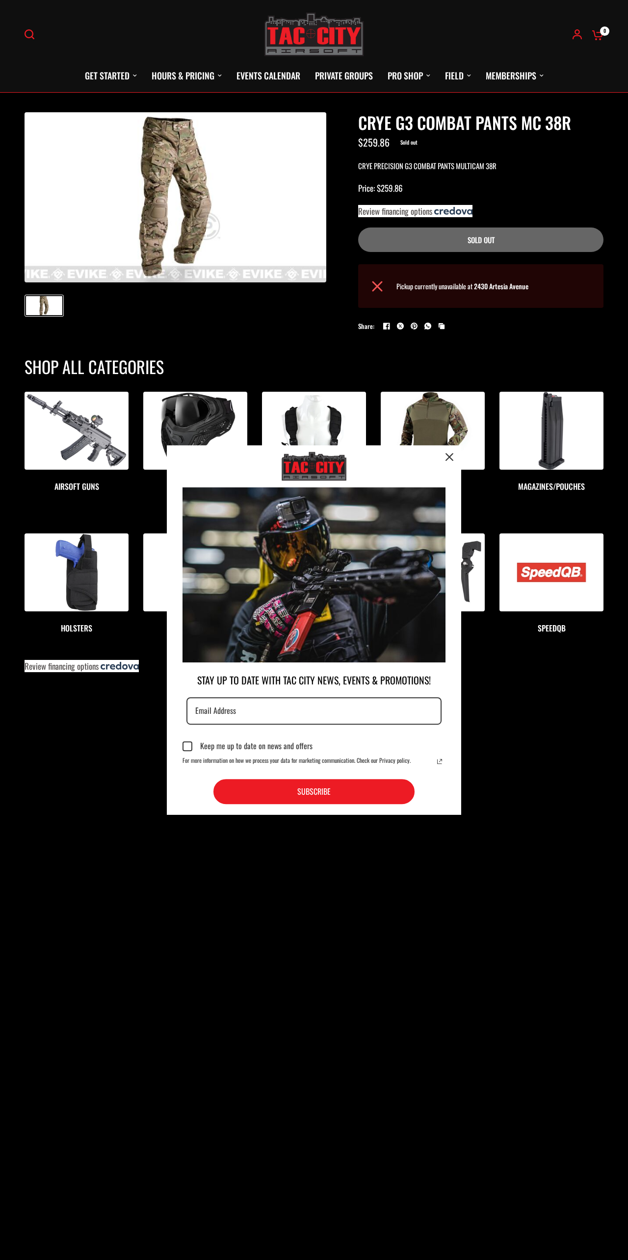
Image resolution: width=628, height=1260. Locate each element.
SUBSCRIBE (314, 791)
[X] (400, 326)
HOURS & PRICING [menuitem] (183, 75)
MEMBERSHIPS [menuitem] (511, 75)
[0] (595, 34)
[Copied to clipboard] (441, 326)
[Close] (449, 457)
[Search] (32, 34)
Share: (366, 326)
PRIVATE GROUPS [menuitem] (344, 75)
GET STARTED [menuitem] (107, 75)
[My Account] (577, 34)
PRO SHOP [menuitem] (405, 75)
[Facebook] (386, 326)
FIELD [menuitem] (454, 75)
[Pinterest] (414, 326)
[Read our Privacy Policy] (439, 761)
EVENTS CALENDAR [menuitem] (268, 75)
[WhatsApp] (428, 326)
